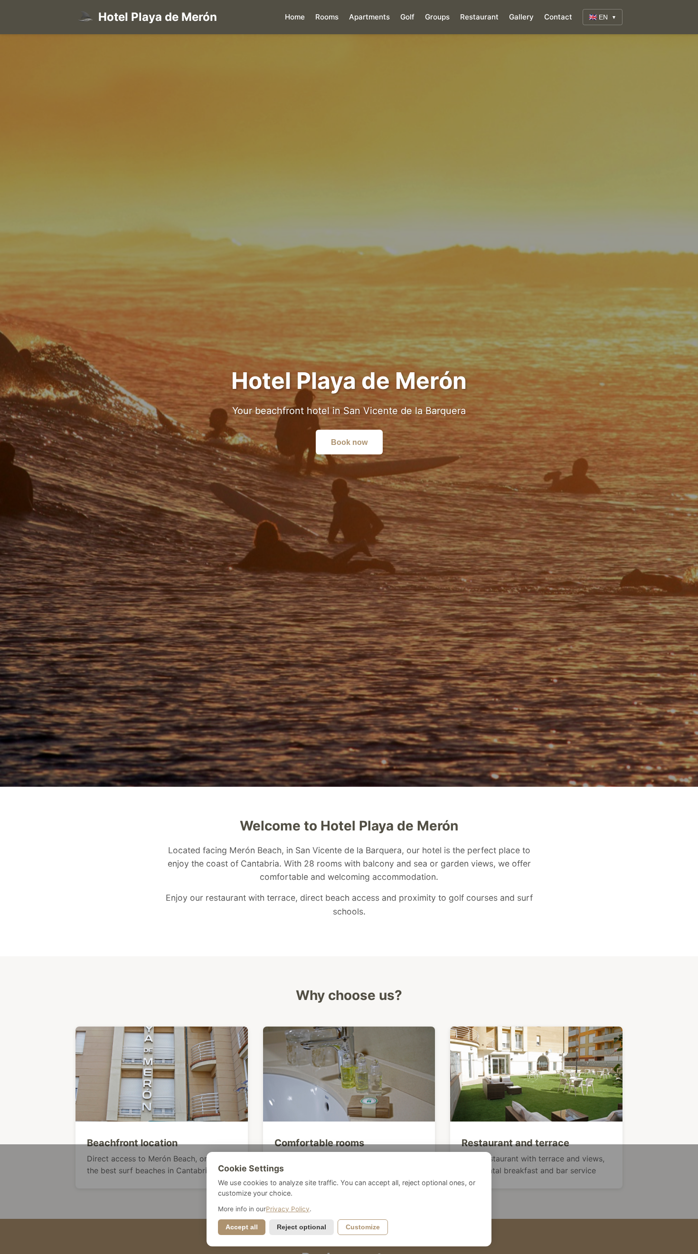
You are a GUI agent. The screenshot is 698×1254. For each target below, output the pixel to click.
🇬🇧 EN (602, 17)
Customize (363, 1227)
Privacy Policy (288, 1209)
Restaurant (479, 16)
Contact (558, 16)
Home (295, 16)
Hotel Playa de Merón (157, 17)
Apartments (369, 16)
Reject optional (301, 1227)
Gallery (521, 16)
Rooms (327, 16)
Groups (437, 16)
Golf (407, 16)
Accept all (242, 1227)
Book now (349, 442)
